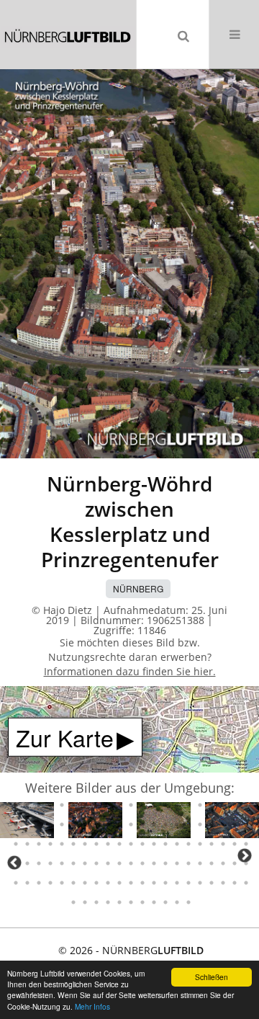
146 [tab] (234, 844)
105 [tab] (246, 805)
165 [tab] (211, 863)
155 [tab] (96, 863)
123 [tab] (211, 824)
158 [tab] (131, 863)
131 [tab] (62, 844)
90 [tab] (73, 805)
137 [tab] (131, 844)
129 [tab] (39, 844)
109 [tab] (50, 824)
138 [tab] (142, 844)
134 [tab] (96, 844)
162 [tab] (177, 863)
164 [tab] (200, 863)
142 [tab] (188, 844)
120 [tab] (177, 824)
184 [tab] (188, 883)
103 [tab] (223, 805)
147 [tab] (246, 844)
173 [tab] (62, 883)
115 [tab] (119, 824)
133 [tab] (85, 844)
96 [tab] (142, 805)
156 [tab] (108, 863)
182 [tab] (165, 883)
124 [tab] (223, 824)
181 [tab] (154, 883)
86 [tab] (27, 805)
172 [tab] (50, 883)
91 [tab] (85, 805)
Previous (14, 862)
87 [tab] (39, 805)
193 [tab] (108, 902)
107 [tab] (27, 824)
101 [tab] (200, 805)
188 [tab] (234, 883)
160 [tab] (154, 863)
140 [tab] (165, 844)
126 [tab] (246, 824)
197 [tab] (154, 902)
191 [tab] (85, 902)
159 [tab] (142, 863)
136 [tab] (119, 844)
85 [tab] (16, 805)
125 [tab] (234, 824)
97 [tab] (154, 805)
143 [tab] (200, 844)
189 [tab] (246, 883)
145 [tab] (223, 844)
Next (244, 855)
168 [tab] (246, 863)
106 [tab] (16, 824)
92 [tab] (96, 805)
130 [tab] (50, 844)
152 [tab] (62, 863)
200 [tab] (188, 902)
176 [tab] (96, 883)
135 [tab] (108, 844)
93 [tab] (108, 805)
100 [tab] (188, 805)
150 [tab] (39, 863)
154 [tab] (85, 863)
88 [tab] (50, 805)
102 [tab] (211, 805)
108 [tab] (39, 824)
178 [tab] (119, 883)
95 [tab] (131, 805)
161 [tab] (165, 863)
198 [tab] (165, 902)
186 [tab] (211, 883)
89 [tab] (62, 805)
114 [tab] (108, 824)
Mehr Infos (92, 1006)
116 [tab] (131, 824)
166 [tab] (223, 863)
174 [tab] (73, 883)
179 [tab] (131, 883)
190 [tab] (73, 902)
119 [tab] (165, 824)
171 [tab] (39, 883)
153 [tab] (73, 863)
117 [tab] (142, 824)
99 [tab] (177, 805)
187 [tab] (223, 883)
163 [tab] (188, 863)
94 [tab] (119, 805)
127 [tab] (16, 844)
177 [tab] (108, 883)
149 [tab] (27, 863)
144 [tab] (211, 844)
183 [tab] (177, 883)
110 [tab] (62, 824)
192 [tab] (96, 902)
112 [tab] (85, 824)
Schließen (211, 976)
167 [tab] (234, 863)
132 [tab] (73, 844)
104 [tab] (234, 805)
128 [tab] (27, 844)
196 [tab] (142, 902)
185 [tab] (200, 883)
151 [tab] (50, 863)
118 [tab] (154, 824)
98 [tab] (165, 805)
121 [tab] (188, 824)
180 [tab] (142, 883)
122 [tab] (200, 824)
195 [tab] (131, 902)
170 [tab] (27, 883)
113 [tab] (96, 824)
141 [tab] (177, 844)
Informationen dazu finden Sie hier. (130, 671)
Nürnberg (138, 588)
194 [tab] (119, 902)
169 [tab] (16, 883)
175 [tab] (85, 883)
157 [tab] (119, 863)
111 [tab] (73, 824)
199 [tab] (177, 902)
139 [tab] (154, 844)
